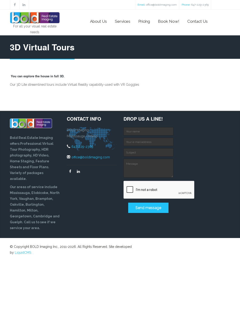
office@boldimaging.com (161, 4)
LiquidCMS (23, 252)
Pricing (144, 21)
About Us (98, 21)
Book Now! (168, 21)
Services (122, 21)
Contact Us (197, 21)
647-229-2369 (200, 4)
